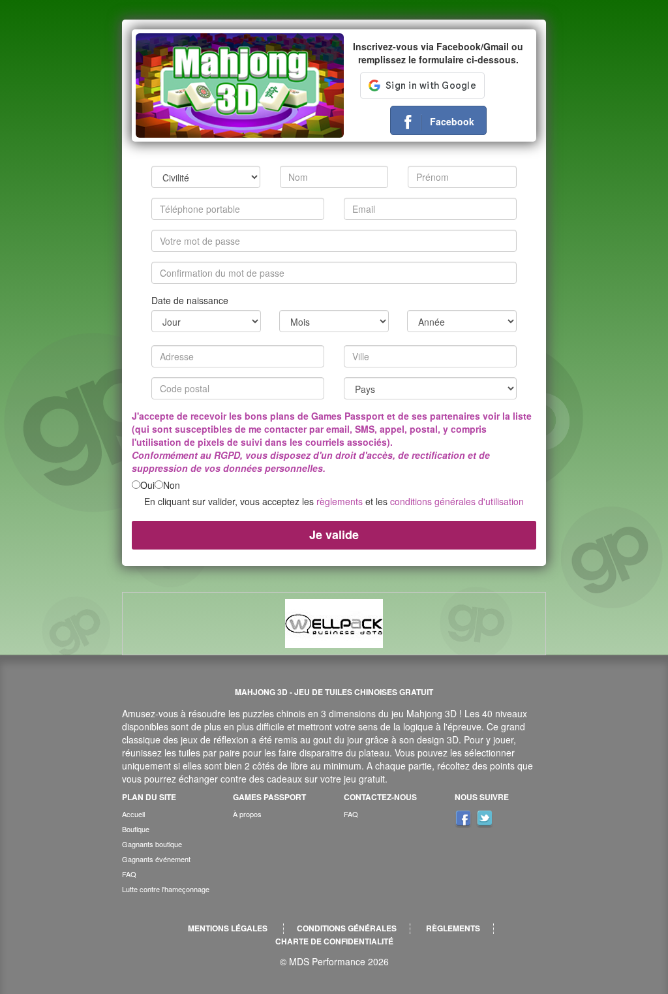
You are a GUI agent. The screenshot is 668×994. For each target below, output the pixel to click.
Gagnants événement (156, 859)
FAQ (129, 874)
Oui (147, 484)
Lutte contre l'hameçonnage (165, 889)
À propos (247, 814)
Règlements (453, 928)
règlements (339, 501)
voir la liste (507, 415)
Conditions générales (347, 928)
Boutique (135, 829)
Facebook (452, 121)
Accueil (133, 814)
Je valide (334, 534)
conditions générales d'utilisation (457, 501)
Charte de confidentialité (334, 941)
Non (171, 484)
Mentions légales (227, 928)
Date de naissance (189, 300)
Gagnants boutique (152, 844)
